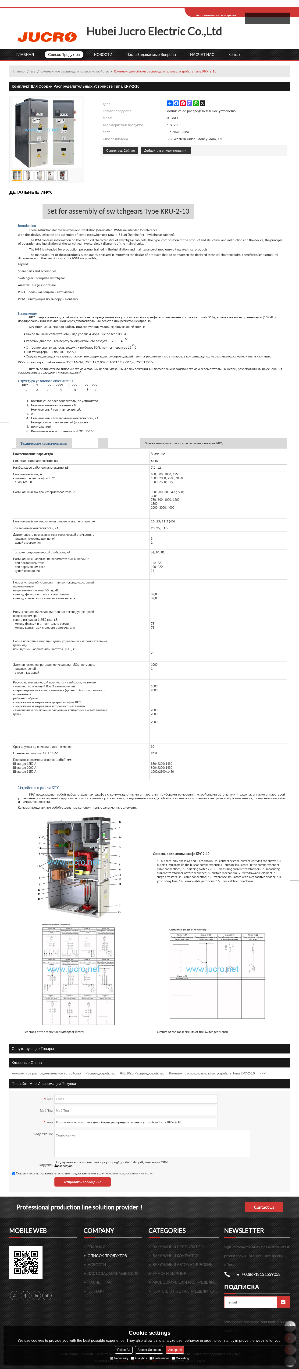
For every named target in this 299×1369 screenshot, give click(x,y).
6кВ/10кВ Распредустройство (142, 1073)
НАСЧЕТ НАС (202, 54)
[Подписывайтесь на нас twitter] (47, 1295)
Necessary (121, 1358)
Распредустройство (100, 1073)
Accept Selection (149, 1350)
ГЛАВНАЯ (25, 54)
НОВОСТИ (103, 54)
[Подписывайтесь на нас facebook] (25, 1295)
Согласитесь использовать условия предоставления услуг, (84, 1173)
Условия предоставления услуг (129, 1173)
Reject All (123, 1350)
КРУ (263, 1073)
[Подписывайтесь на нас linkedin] (36, 1295)
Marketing (182, 1358)
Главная (19, 71)
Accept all (175, 1350)
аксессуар (65, 1166)
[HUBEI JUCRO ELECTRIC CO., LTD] (47, 36)
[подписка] (283, 1302)
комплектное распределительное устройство (74, 71)
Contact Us (264, 1207)
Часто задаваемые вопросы (151, 54)
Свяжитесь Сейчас (120, 150)
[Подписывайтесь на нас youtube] (14, 1295)
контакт (235, 54)
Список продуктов (64, 54)
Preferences (161, 1358)
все (33, 71)
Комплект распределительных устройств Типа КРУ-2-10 (212, 1073)
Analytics (141, 1358)
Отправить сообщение (82, 1182)
